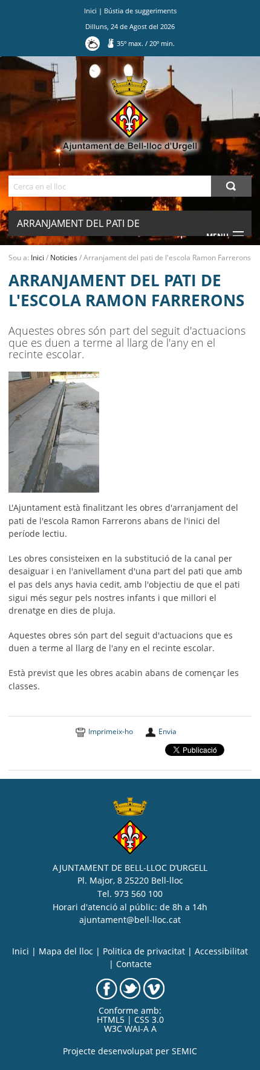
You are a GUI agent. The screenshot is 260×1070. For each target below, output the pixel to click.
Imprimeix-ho (110, 731)
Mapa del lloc (66, 951)
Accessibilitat (221, 951)
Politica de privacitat (144, 951)
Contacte (134, 964)
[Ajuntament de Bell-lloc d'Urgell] (130, 114)
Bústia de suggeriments (140, 10)
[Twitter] (130, 987)
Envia (167, 731)
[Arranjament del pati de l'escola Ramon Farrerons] (53, 431)
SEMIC (184, 1051)
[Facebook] (106, 987)
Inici (90, 10)
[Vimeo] (153, 987)
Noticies (63, 257)
